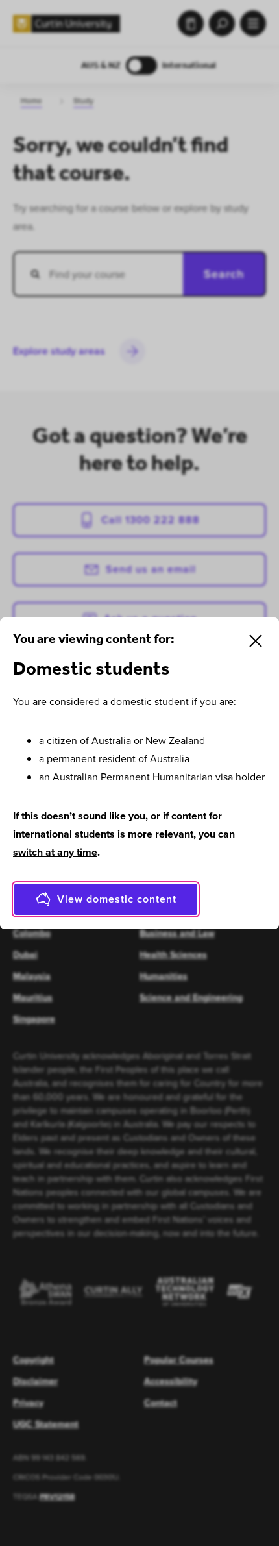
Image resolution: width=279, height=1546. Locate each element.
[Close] (255, 640)
